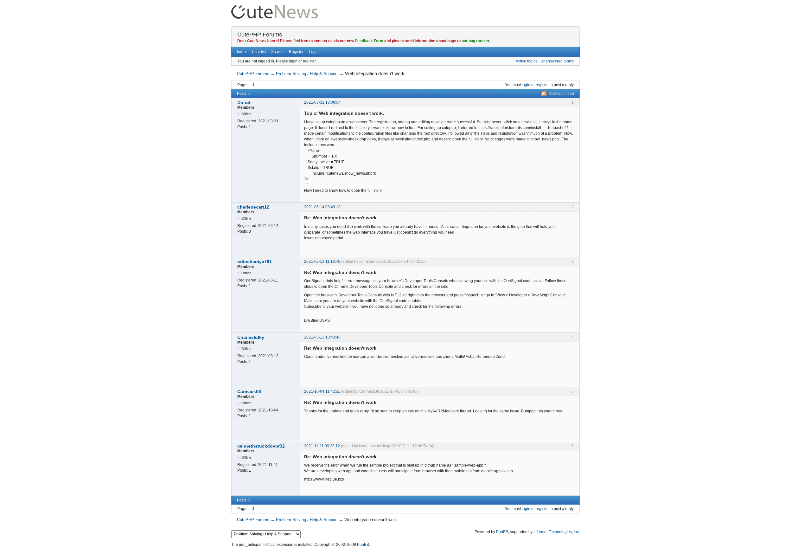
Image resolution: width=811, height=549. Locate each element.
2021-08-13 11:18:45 (322, 261)
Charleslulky (250, 337)
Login (314, 51)
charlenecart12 (253, 207)
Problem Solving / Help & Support (307, 73)
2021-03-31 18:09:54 (322, 102)
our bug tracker (475, 41)
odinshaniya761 (254, 261)
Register (296, 51)
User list (259, 51)
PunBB (502, 532)
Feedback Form (369, 41)
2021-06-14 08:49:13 (322, 207)
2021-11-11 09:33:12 (322, 446)
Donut (244, 102)
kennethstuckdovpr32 (261, 446)
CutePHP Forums (259, 34)
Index (241, 51)
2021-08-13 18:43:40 (322, 337)
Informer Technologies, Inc (556, 532)
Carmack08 (249, 391)
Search (277, 51)
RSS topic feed (561, 93)
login (526, 85)
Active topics (526, 61)
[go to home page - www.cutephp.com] (274, 7)
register (542, 85)
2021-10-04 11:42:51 (322, 391)
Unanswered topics (557, 61)
